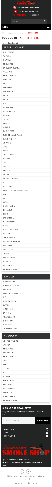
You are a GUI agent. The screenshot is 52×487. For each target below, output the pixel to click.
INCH (5, 84)
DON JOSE (7, 325)
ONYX (5, 151)
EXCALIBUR (7, 210)
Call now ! (22, 15)
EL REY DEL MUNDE (11, 230)
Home (20, 33)
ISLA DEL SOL (8, 265)
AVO (5, 182)
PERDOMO (7, 170)
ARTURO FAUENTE (10, 178)
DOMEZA (7, 226)
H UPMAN (7, 60)
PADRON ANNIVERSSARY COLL (15, 190)
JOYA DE (7, 143)
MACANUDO (8, 64)
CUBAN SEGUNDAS (11, 285)
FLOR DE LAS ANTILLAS (12, 135)
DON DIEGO (8, 186)
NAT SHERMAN (9, 222)
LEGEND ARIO (8, 107)
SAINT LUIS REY (9, 139)
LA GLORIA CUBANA (11, 68)
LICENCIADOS (9, 111)
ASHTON (6, 166)
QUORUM (7, 289)
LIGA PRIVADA (9, 206)
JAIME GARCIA (9, 237)
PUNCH (6, 214)
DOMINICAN (8, 321)
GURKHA (6, 127)
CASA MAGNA (9, 281)
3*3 (4, 297)
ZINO (5, 162)
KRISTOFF (7, 80)
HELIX (5, 364)
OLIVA (5, 95)
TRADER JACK (9, 317)
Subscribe (42, 420)
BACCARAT (8, 233)
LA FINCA (7, 313)
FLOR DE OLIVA (9, 301)
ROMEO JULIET (9, 91)
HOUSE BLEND (9, 257)
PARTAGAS (7, 245)
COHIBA (6, 159)
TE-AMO (7, 253)
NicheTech (32, 483)
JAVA (5, 202)
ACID (5, 147)
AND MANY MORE (10, 269)
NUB (5, 198)
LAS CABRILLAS (9, 218)
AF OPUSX (7, 174)
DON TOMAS (8, 52)
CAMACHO (8, 72)
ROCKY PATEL (9, 131)
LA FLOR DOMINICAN (12, 241)
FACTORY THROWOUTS (13, 293)
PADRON (6, 123)
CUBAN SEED (8, 309)
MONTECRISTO (9, 76)
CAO (5, 103)
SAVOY (6, 305)
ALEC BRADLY (9, 155)
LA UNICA (7, 261)
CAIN (5, 194)
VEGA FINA (7, 87)
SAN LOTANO (8, 249)
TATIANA (7, 56)
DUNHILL (6, 115)
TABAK (6, 119)
